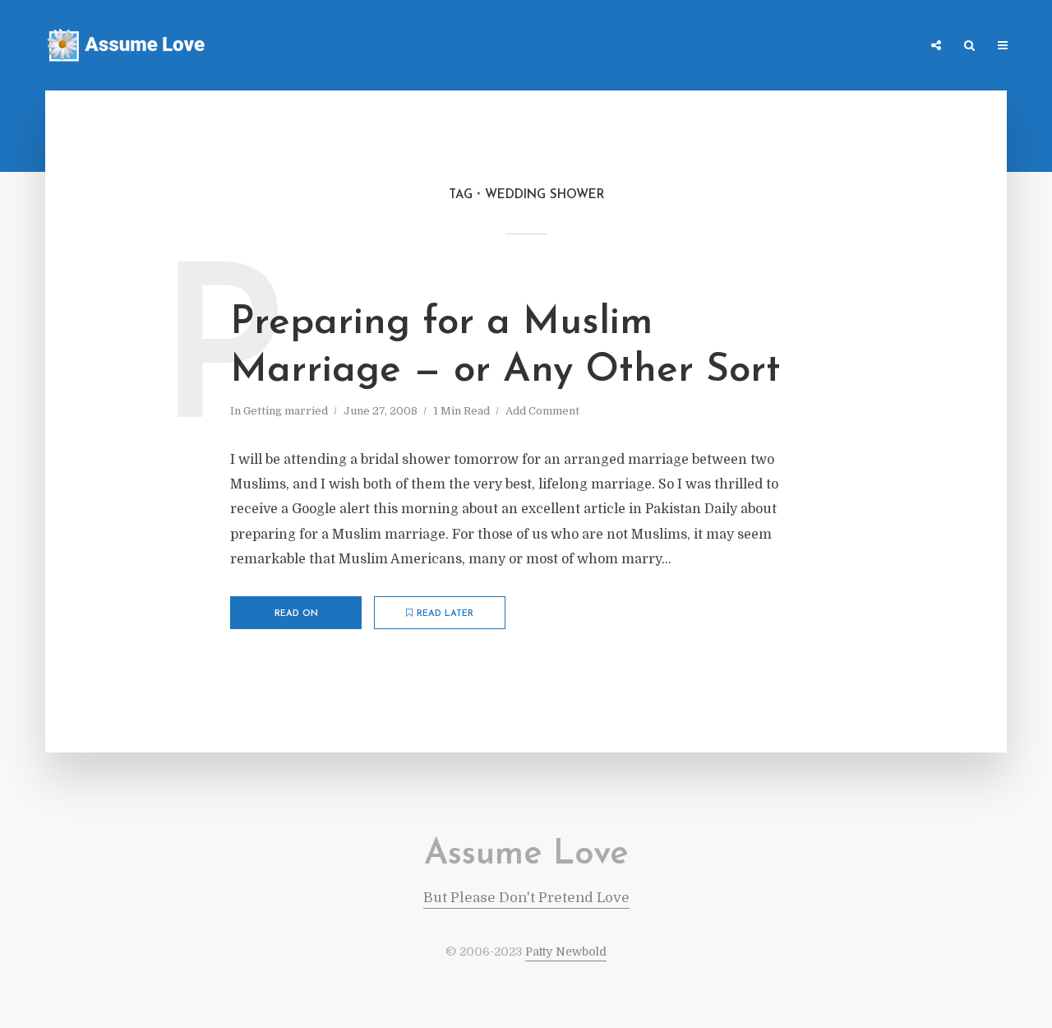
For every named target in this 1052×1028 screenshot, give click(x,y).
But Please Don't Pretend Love (526, 897)
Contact (829, 46)
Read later (445, 613)
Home (686, 46)
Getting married (285, 411)
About (891, 46)
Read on (296, 613)
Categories (753, 46)
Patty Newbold (566, 951)
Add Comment (542, 411)
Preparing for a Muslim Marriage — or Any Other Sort (505, 347)
